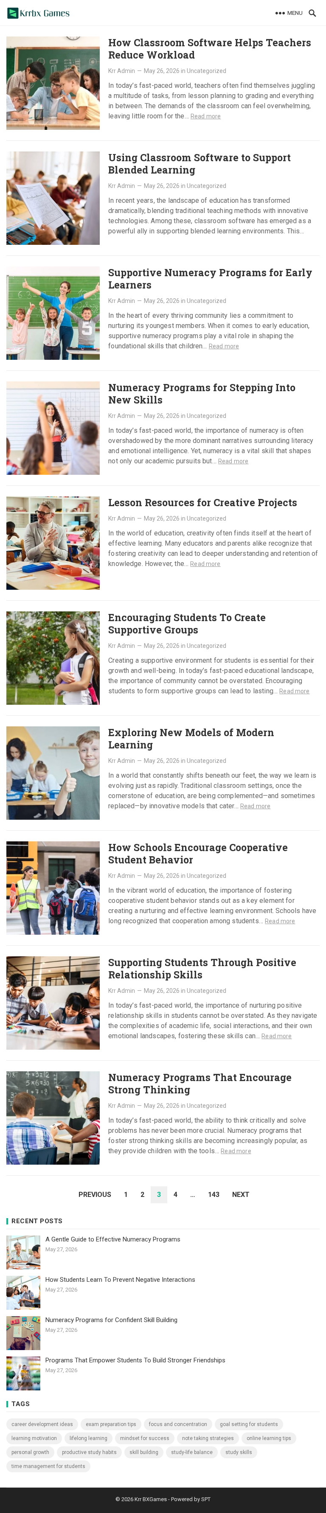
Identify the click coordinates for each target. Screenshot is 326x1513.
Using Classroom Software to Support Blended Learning (199, 163)
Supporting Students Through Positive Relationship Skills (202, 968)
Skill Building (143, 1452)
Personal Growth (30, 1452)
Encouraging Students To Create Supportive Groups (187, 623)
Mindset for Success (144, 1438)
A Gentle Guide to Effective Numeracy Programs (112, 1239)
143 (213, 1195)
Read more (206, 116)
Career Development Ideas (42, 1424)
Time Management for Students (48, 1466)
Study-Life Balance (192, 1452)
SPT (206, 1499)
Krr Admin (121, 70)
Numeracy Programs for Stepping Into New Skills (201, 393)
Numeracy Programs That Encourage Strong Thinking (200, 1083)
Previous (95, 1195)
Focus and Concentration (178, 1424)
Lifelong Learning (88, 1438)
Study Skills (238, 1452)
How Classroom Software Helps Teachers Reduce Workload (209, 48)
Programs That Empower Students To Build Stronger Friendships (135, 1360)
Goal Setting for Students (249, 1424)
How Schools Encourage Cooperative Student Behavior (198, 853)
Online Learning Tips (269, 1438)
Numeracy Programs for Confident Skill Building (111, 1320)
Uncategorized (206, 70)
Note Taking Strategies (208, 1438)
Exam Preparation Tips (111, 1424)
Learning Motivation (34, 1438)
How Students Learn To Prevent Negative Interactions (120, 1279)
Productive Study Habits (89, 1452)
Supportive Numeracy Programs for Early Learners (210, 278)
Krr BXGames (151, 1499)
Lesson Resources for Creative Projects (202, 502)
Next (241, 1195)
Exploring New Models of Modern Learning (191, 738)
